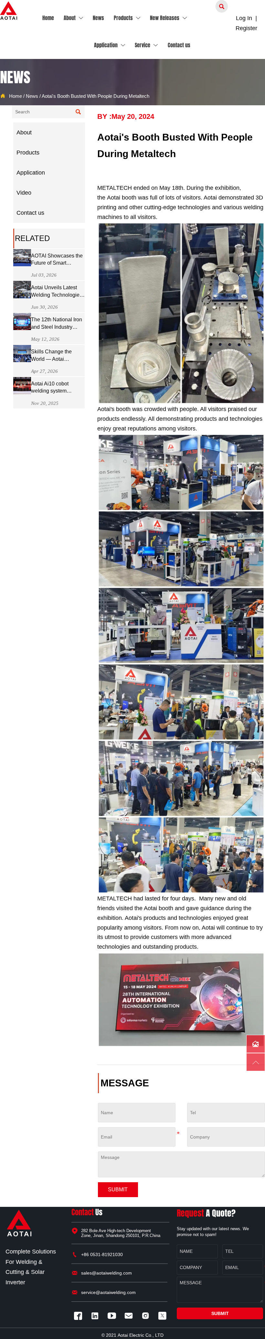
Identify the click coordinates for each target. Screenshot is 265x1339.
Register (246, 28)
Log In (244, 18)
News (32, 96)
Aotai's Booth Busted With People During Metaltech (95, 96)
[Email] (130, 1315)
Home (15, 96)
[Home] (8, 10)
